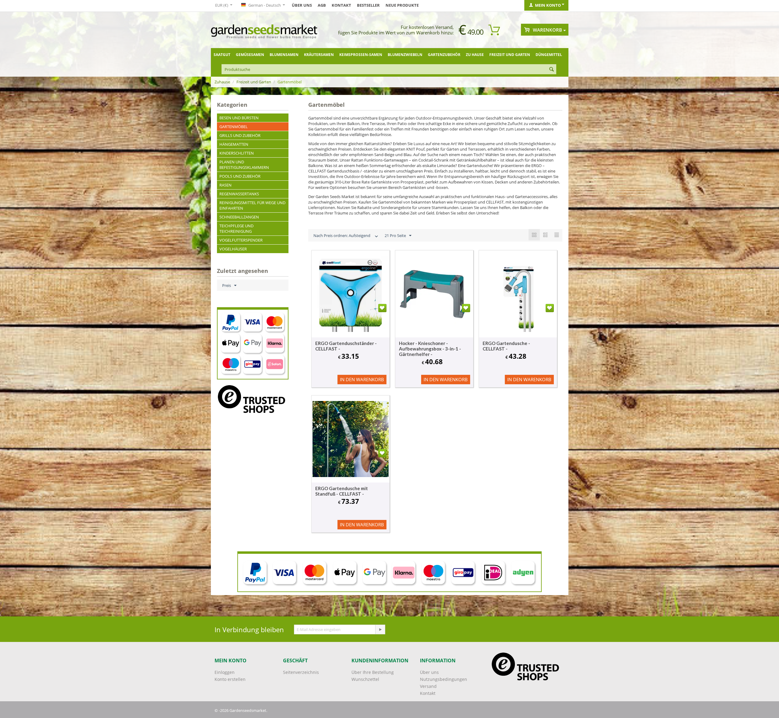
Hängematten (233, 144)
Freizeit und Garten (509, 54)
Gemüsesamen (250, 54)
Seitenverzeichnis (301, 672)
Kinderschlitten (236, 153)
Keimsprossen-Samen (360, 54)
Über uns (302, 5)
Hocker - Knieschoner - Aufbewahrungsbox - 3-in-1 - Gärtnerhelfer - (430, 348)
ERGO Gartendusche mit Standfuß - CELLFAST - (341, 491)
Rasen (225, 185)
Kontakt (341, 5)
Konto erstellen (230, 679)
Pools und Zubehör (239, 176)
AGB (322, 5)
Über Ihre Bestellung (372, 672)
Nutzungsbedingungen (443, 679)
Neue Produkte (402, 5)
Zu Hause (475, 54)
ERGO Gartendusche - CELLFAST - (506, 345)
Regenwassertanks (239, 194)
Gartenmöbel (233, 126)
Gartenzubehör (444, 54)
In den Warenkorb (362, 379)
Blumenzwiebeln (405, 54)
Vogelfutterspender (241, 240)
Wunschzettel (365, 679)
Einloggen (225, 672)
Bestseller (368, 5)
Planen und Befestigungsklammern (244, 164)
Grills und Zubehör (239, 135)
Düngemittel (549, 54)
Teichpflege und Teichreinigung (236, 228)
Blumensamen (284, 54)
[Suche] (552, 70)
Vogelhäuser (233, 249)
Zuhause (222, 82)
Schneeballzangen (239, 217)
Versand (428, 686)
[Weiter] (380, 629)
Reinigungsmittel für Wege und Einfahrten (252, 205)
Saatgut (222, 54)
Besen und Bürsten (239, 117)
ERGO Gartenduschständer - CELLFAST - (346, 345)
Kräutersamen (319, 54)
